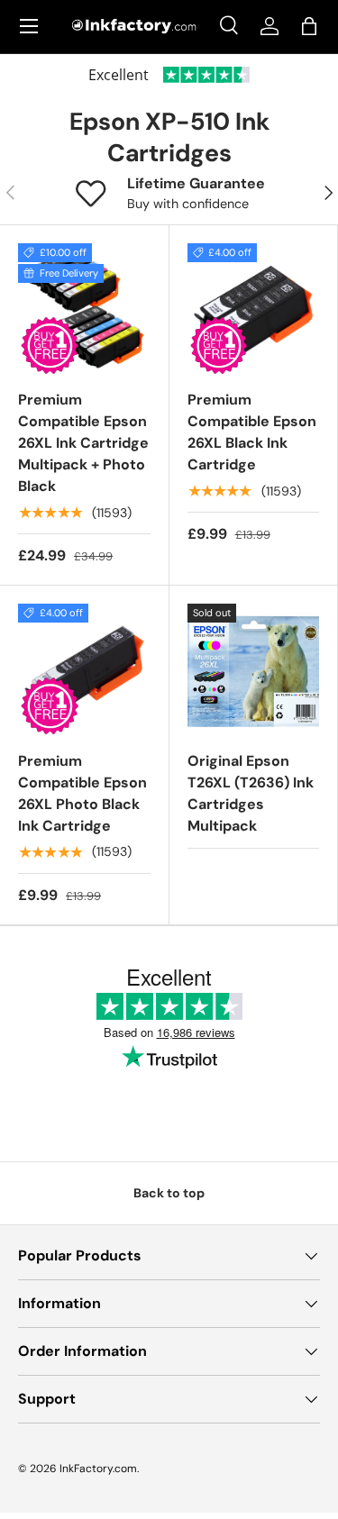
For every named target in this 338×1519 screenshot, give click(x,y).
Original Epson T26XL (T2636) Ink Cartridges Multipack (250, 793)
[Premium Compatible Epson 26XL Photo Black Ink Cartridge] (84, 670)
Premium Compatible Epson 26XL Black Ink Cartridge (251, 432)
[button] (309, 26)
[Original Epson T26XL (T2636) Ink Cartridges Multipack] (253, 670)
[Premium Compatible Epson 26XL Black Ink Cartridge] (253, 309)
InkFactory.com (98, 1468)
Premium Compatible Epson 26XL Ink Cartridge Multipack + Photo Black (83, 443)
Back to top (169, 1193)
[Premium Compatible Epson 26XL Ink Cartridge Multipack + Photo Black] (84, 309)
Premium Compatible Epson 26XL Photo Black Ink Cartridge (82, 793)
